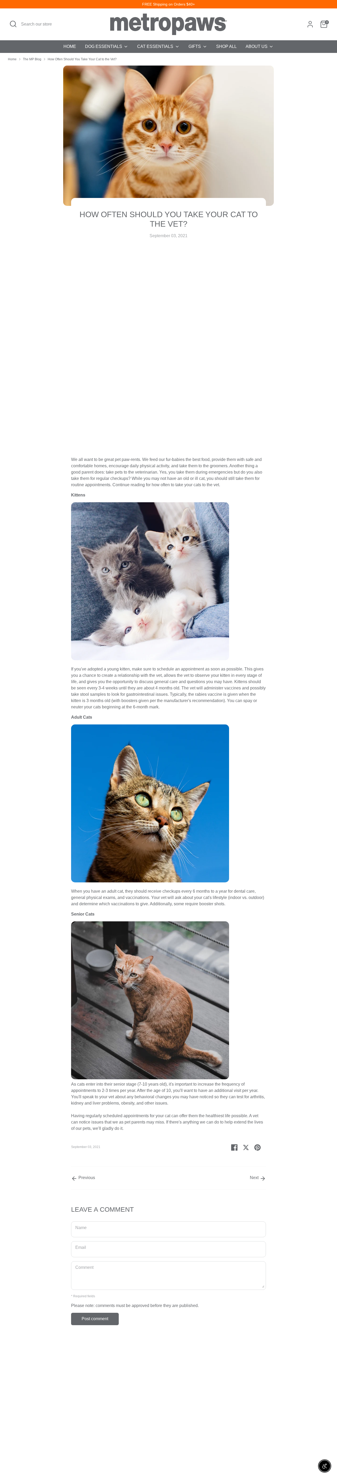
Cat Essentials (155, 46)
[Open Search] (13, 24)
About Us (257, 46)
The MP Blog (32, 59)
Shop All (226, 46)
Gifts (195, 46)
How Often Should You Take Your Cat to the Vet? (82, 59)
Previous (86, 1177)
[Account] (310, 24)
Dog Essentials (104, 46)
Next (255, 1177)
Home (69, 46)
